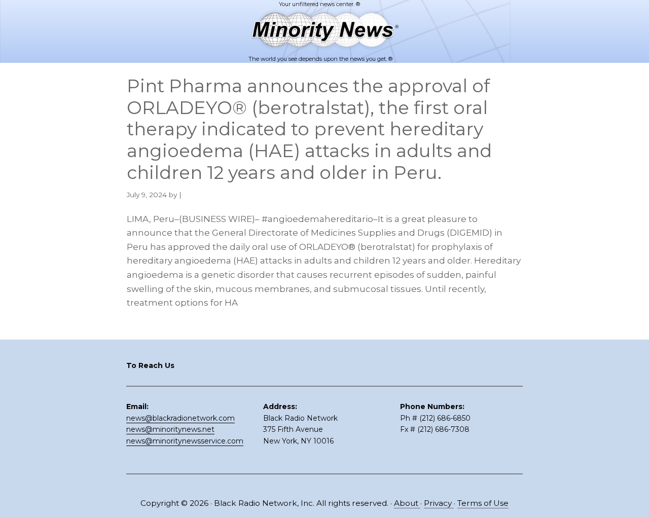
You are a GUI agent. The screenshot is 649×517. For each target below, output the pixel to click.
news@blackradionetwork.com (180, 418)
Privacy (439, 503)
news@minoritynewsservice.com (184, 441)
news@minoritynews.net (170, 429)
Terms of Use (483, 503)
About (407, 503)
